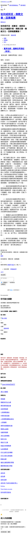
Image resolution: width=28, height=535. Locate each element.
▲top (2, 272)
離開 (9, 532)
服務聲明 (17, 511)
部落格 (5, 40)
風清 (2, 256)
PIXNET (7, 510)
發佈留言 (3, 284)
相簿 (5, 38)
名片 (5, 42)
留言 (13, 264)
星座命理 (13, 35)
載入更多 (3, 274)
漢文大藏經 (4, 392)
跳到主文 (3, 22)
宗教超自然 (13, 269)
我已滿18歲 (3, 532)
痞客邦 (9, 264)
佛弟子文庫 (4, 442)
